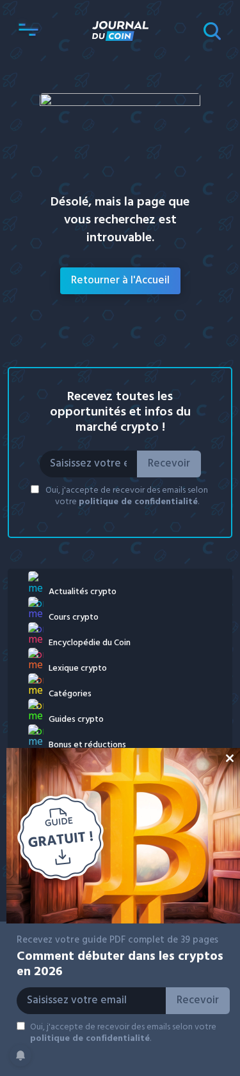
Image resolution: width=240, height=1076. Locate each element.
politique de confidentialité (138, 502)
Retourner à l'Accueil (120, 280)
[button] (28, 30)
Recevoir (169, 463)
